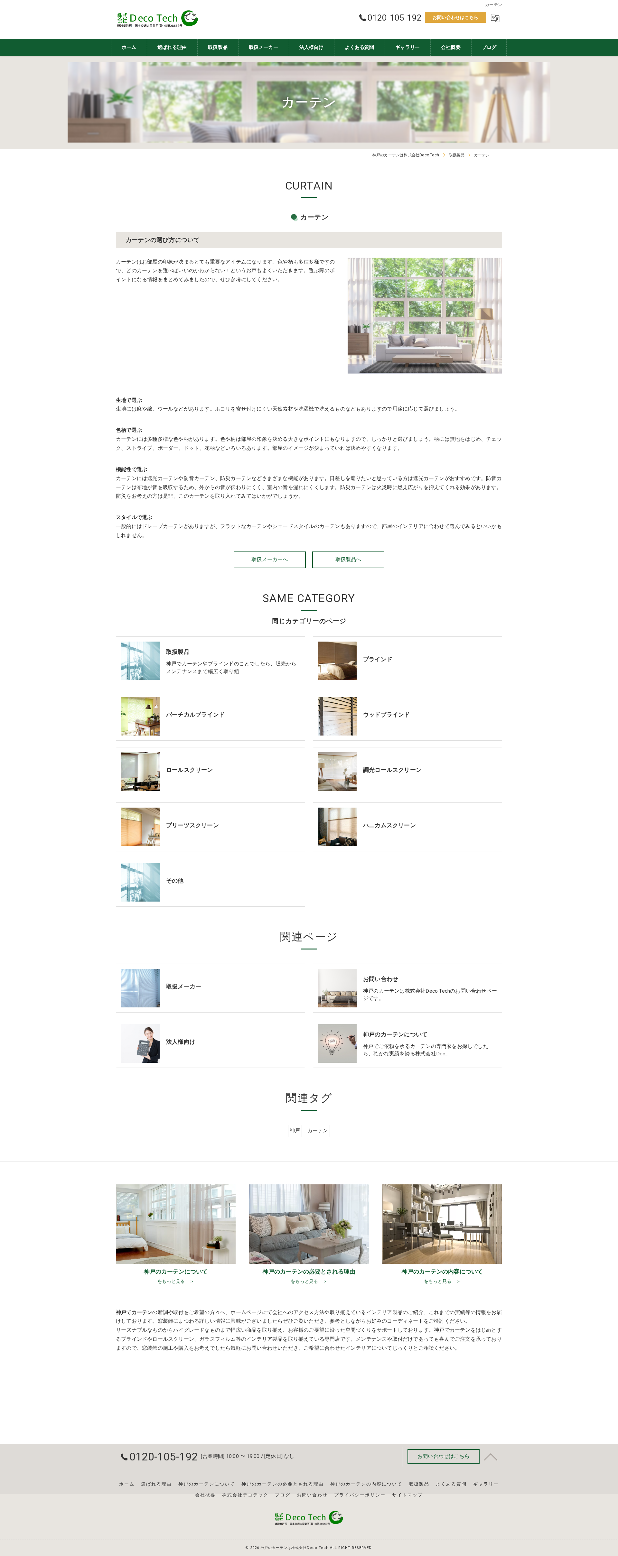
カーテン (317, 1131)
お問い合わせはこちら (455, 17)
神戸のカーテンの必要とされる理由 (282, 1484)
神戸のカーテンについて (206, 1484)
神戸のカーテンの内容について (366, 1484)
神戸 (295, 1131)
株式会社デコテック (245, 1494)
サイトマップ (407, 1494)
